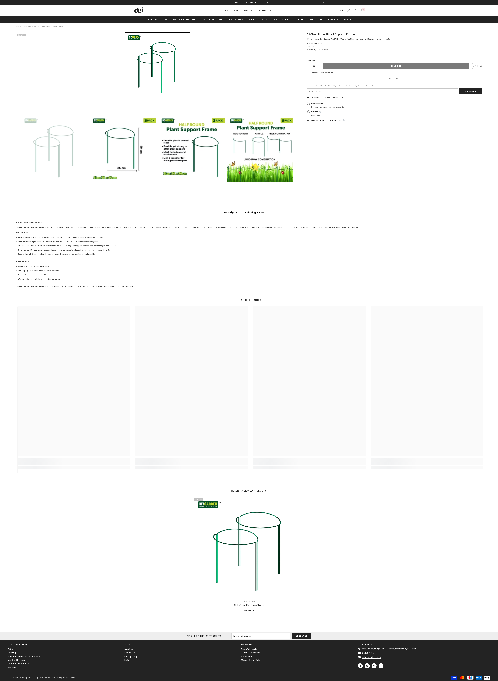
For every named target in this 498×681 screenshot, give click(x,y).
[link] (74, 463)
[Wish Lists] (355, 10)
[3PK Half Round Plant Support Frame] (249, 547)
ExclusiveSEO (69, 677)
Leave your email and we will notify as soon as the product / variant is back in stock (341, 86)
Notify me (249, 610)
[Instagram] (367, 665)
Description (231, 212)
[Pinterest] (374, 665)
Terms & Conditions (327, 72)
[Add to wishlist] (474, 66)
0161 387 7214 (368, 653)
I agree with (315, 72)
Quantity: (311, 61)
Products (27, 27)
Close (323, 2)
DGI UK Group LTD (321, 43)
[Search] (342, 10)
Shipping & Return (256, 212)
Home (18, 27)
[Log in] (348, 10)
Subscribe (470, 91)
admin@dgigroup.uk (371, 657)
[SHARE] (480, 66)
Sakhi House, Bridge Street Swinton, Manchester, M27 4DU (389, 648)
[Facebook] (360, 665)
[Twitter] (381, 665)
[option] (157, 64)
